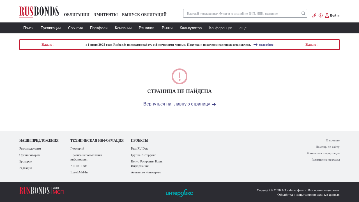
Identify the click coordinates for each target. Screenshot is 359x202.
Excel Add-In (79, 172)
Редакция (25, 167)
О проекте (333, 140)
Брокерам (25, 161)
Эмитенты (106, 14)
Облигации (76, 14)
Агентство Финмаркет (146, 172)
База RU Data (139, 148)
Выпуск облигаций (144, 14)
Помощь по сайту (328, 146)
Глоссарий (77, 148)
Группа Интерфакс (143, 155)
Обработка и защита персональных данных (308, 194)
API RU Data (78, 165)
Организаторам (29, 155)
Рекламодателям (30, 148)
